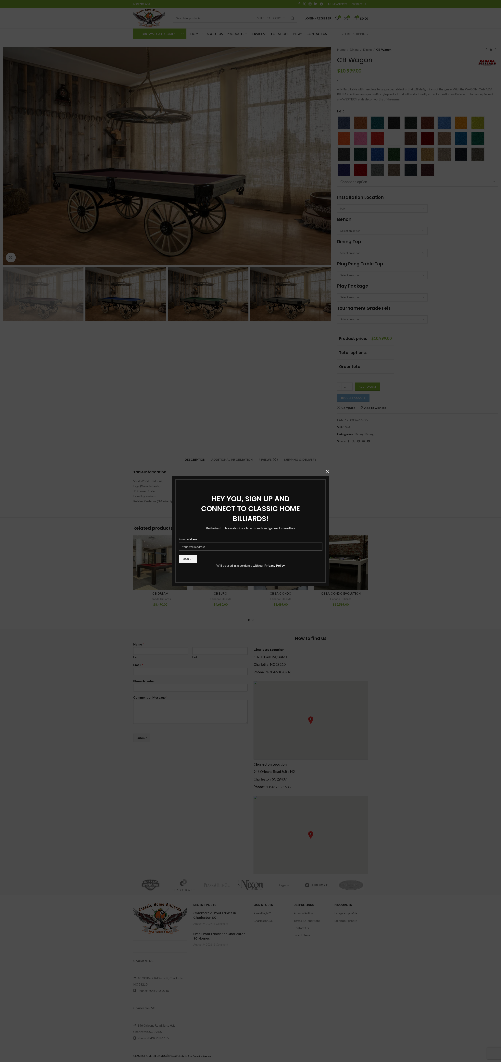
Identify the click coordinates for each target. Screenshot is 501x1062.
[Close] (327, 471)
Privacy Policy (274, 565)
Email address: (188, 539)
